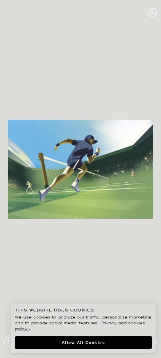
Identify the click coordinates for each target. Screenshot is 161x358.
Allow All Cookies (84, 342)
